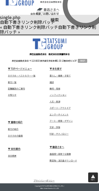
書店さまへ (51, 9)
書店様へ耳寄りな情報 (60, 154)
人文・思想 (55, 101)
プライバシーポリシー (44, 180)
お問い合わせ (51, 13)
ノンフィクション (58, 95)
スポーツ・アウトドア (60, 108)
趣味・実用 (55, 88)
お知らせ (12, 95)
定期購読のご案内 (16, 88)
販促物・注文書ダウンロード (63, 160)
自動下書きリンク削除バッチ (30, 27)
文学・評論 (55, 127)
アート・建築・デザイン (61, 121)
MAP (82, 60)
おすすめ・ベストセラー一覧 (21, 75)
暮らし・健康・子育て (60, 75)
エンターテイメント (59, 114)
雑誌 (52, 82)
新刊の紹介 (13, 129)
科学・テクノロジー (59, 134)
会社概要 (35, 13)
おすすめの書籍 (15, 136)
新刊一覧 (12, 82)
